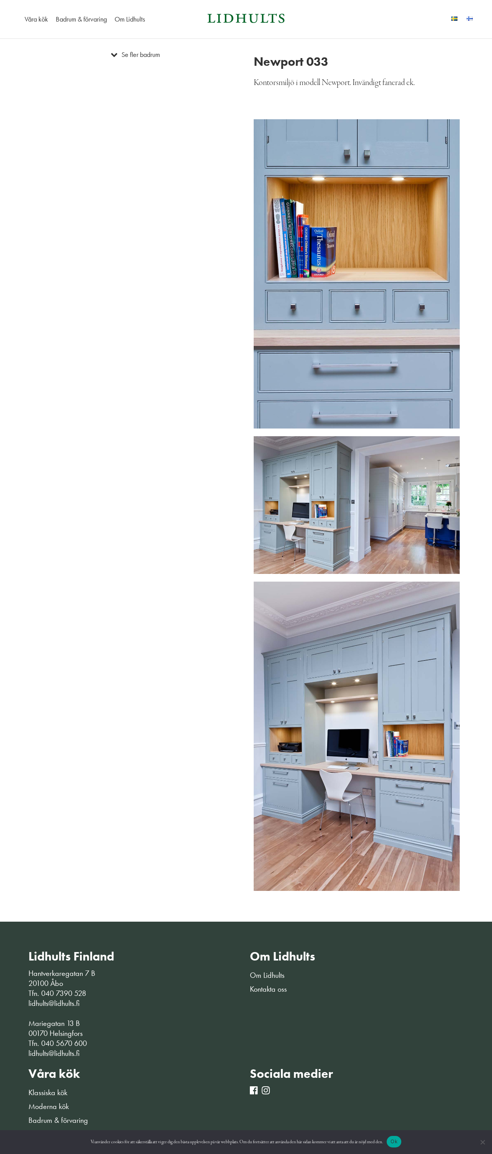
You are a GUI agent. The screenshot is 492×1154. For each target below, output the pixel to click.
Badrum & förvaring (81, 19)
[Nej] (482, 1142)
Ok (394, 1141)
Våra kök (36, 19)
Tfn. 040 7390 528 (57, 993)
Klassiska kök (47, 1092)
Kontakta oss (268, 989)
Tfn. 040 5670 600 (57, 1043)
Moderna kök (48, 1106)
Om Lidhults (130, 19)
